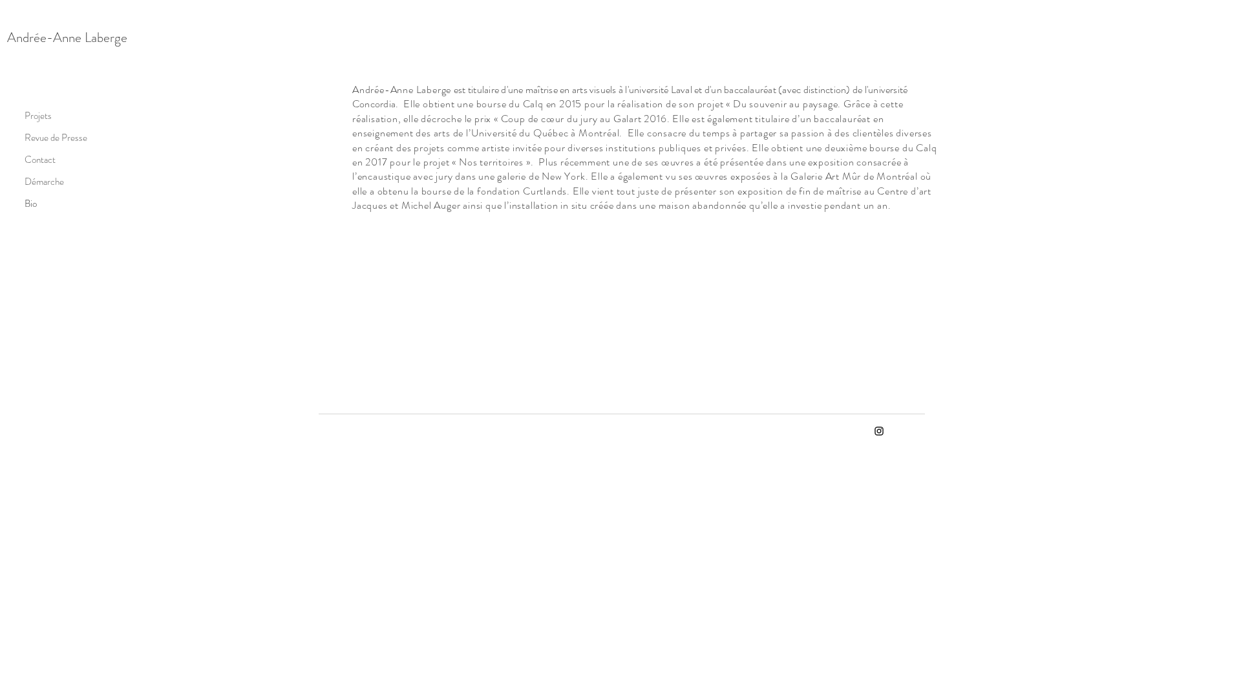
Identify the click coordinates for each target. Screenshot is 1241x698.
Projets (38, 116)
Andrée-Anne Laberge (67, 37)
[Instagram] (879, 431)
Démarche (43, 181)
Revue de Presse (43, 138)
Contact (40, 160)
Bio (31, 203)
